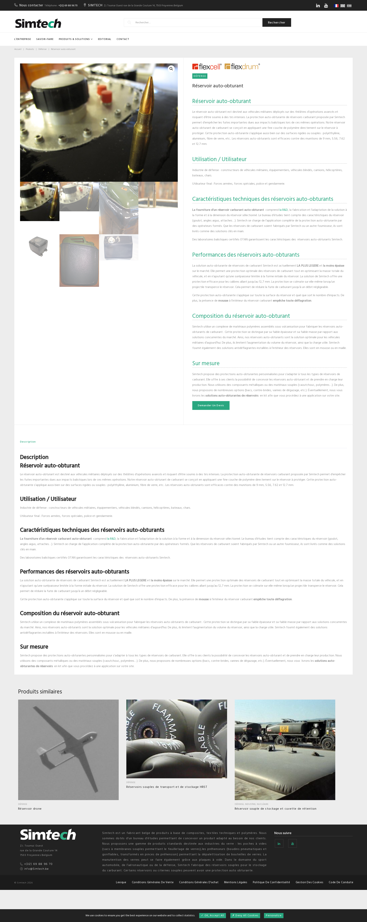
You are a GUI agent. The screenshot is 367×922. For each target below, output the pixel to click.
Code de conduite (341, 882)
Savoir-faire (45, 39)
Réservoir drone (30, 808)
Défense (42, 49)
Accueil (17, 49)
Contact (123, 39)
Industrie (250, 804)
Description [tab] (28, 442)
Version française (337, 5)
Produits (30, 49)
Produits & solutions (74, 39)
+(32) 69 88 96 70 (68, 5)
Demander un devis (211, 405)
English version (343, 5)
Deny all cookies (246, 915)
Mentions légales (235, 882)
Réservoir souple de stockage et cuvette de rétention (276, 808)
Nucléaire (262, 804)
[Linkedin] (318, 5)
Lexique (121, 882)
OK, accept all (214, 915)
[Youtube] (326, 5)
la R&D (283, 209)
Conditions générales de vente (153, 882)
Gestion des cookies (309, 882)
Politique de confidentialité (271, 882)
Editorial (104, 39)
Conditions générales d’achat (198, 882)
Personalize (273, 915)
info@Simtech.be (36, 869)
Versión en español (350, 5)
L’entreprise (22, 39)
